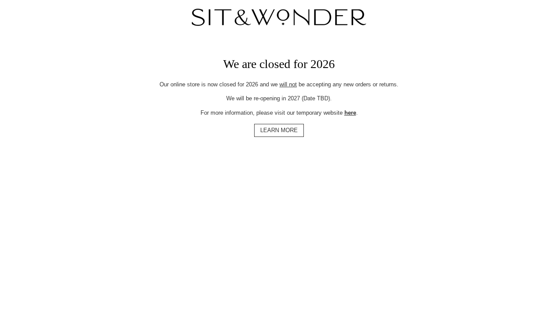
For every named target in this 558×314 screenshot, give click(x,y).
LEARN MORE (279, 130)
